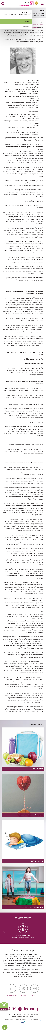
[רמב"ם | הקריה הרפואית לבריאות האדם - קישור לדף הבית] (25, 4)
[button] (16, 14)
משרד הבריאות (16, 1014)
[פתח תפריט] (42, 4)
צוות (27, 21)
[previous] (41, 931)
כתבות (26, 26)
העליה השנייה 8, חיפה (30, 1014)
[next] (4, 931)
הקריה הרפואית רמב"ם (35, 25)
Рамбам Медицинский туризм (23, 1016)
